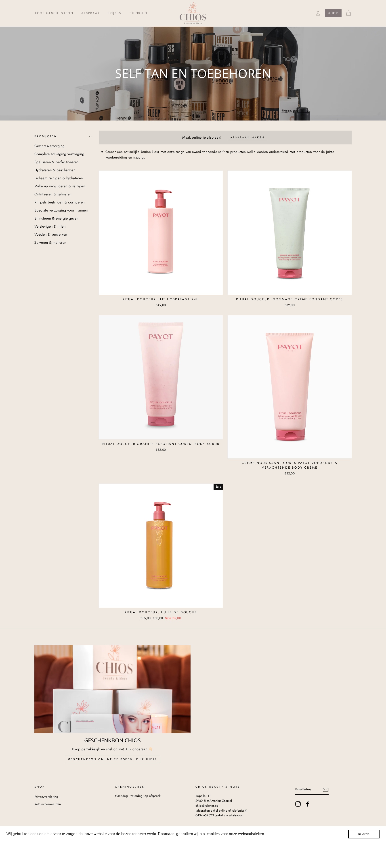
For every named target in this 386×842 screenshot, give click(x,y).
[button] (266, 834)
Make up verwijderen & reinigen (59, 186)
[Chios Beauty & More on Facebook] (307, 804)
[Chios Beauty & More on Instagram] (298, 804)
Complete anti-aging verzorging (59, 154)
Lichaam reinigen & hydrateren (58, 178)
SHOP (333, 13)
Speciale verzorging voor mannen (61, 210)
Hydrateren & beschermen (54, 170)
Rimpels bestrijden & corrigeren (59, 202)
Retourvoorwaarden (47, 804)
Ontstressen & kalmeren (52, 194)
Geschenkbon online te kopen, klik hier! (112, 759)
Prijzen (115, 13)
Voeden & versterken (50, 234)
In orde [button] (364, 834)
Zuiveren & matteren (50, 242)
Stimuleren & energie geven (56, 218)
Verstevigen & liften (49, 226)
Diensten (138, 13)
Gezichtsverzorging (49, 145)
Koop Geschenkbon (54, 13)
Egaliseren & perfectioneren (56, 162)
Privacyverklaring (46, 796)
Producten (45, 136)
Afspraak (90, 13)
